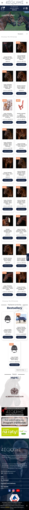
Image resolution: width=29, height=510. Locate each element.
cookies (19, 504)
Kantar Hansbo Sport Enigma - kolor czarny (7, 259)
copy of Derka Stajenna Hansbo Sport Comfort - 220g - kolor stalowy (21, 330)
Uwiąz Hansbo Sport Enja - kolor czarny (8, 174)
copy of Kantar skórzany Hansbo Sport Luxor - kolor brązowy (7, 115)
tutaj (13, 508)
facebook (9, 490)
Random (23, 34)
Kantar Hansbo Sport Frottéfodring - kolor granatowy (21, 115)
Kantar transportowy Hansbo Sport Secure (8, 231)
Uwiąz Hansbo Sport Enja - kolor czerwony (8, 58)
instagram (13, 490)
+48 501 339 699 (8, 473)
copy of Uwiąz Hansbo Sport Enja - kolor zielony (21, 145)
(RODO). (7, 507)
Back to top (21, 370)
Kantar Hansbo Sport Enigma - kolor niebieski (21, 259)
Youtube (18, 490)
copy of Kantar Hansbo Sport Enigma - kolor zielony (21, 57)
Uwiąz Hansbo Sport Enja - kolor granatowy (21, 288)
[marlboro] (11, 450)
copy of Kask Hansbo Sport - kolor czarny (8, 331)
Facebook (24, 8)
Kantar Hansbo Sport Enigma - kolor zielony (21, 87)
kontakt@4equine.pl (9, 471)
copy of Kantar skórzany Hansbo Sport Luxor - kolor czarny (21, 231)
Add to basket (7, 64)
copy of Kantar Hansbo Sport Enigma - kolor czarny (21, 202)
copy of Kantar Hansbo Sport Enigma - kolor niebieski (8, 86)
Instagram (26, 8)
